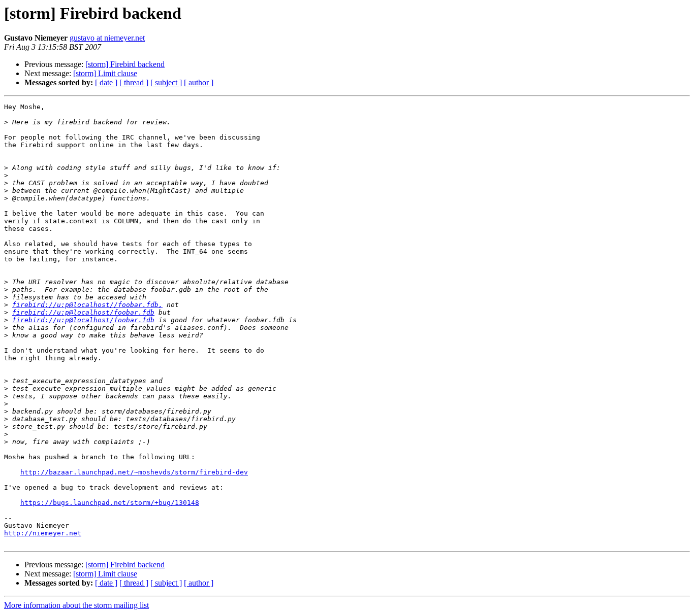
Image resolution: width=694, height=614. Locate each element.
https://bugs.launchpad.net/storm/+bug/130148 (109, 502)
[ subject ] (166, 82)
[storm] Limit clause (105, 73)
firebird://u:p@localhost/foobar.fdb (83, 312)
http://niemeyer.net (42, 533)
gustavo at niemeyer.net (107, 37)
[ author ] (198, 82)
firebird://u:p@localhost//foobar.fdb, (87, 305)
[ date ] (106, 82)
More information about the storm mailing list (76, 605)
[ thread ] (133, 82)
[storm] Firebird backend (125, 64)
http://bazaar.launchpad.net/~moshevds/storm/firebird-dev (134, 472)
